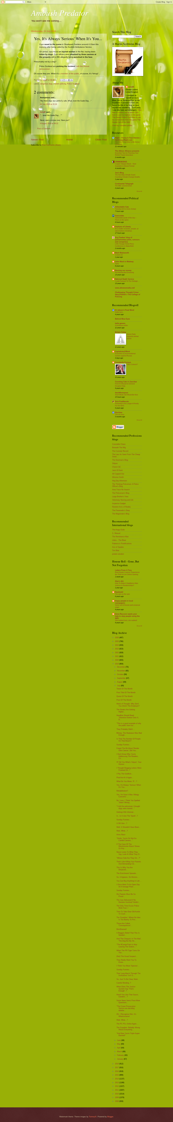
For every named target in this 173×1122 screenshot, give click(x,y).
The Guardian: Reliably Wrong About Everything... (128, 1029)
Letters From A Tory (123, 570)
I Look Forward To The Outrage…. (127, 281)
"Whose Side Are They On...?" (128, 858)
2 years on (119, 255)
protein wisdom (118, 554)
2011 (117, 1090)
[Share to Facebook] (69, 80)
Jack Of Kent (117, 470)
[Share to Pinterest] (71, 80)
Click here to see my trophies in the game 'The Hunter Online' (126, 114)
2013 (117, 1083)
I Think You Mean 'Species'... (128, 966)
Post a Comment (44, 129)
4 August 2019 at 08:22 (49, 123)
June (119, 1040)
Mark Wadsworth (122, 253)
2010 (117, 1094)
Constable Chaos (119, 444)
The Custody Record (120, 451)
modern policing (60, 84)
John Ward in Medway (124, 262)
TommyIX (93, 1117)
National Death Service (124, 279)
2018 (117, 1064)
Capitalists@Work (122, 351)
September (121, 678)
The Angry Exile (118, 530)
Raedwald (119, 592)
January (120, 1059)
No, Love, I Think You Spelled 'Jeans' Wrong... (128, 801)
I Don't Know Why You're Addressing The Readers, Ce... (127, 756)
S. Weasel (116, 533)
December (121, 667)
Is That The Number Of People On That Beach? (129, 740)
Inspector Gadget (119, 503)
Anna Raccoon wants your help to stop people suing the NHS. (127, 616)
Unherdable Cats (122, 207)
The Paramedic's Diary (121, 510)
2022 (117, 653)
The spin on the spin (122, 594)
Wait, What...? (122, 831)
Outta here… (119, 312)
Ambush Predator (59, 12)
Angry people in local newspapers (124, 602)
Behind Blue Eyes (122, 319)
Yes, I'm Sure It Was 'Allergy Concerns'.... (128, 796)
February (120, 1055)
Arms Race (121, 835)
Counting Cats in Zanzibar (126, 382)
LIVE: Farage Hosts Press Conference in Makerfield (124, 245)
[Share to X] (66, 80)
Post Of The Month (124, 700)
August (120, 682)
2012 (117, 1086)
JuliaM (43, 112)
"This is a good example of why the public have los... (129, 724)
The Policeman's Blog (120, 493)
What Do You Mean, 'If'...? (127, 781)
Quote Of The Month (125, 696)
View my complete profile (122, 125)
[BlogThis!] (64, 80)
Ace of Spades (118, 547)
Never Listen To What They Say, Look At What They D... (129, 853)
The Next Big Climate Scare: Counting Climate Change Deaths (127, 176)
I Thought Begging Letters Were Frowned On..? (129, 769)
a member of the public (69, 74)
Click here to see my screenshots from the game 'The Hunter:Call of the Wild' (126, 119)
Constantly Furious (123, 362)
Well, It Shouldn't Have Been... (129, 827)
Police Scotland (73, 84)
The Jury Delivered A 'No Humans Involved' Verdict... (128, 901)
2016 (117, 1071)
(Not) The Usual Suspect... (127, 956)
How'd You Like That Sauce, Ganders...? (128, 996)
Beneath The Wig (119, 447)
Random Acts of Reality (121, 507)
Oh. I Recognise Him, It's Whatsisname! (126, 1015)
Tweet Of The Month (124, 689)
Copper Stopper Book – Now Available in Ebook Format (125, 165)
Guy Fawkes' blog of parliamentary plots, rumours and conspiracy (127, 239)
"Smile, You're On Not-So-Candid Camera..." (127, 839)
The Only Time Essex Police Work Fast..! (128, 907)
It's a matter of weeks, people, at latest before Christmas (126, 230)
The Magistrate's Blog (120, 514)
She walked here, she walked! (126, 620)
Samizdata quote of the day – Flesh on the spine (125, 219)
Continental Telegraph (124, 184)
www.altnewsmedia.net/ (125, 288)
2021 (117, 656)
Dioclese (118, 412)
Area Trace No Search (121, 490)
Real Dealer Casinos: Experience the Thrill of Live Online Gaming (127, 573)
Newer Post (37, 139)
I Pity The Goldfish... (125, 774)
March (119, 1051)
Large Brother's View (120, 497)
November (121, 671)
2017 (117, 1067)
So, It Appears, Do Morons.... (128, 877)
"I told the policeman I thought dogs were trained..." (128, 807)
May (119, 1044)
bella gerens (120, 323)
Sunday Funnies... (124, 745)
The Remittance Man (120, 537)
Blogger (110, 1117)
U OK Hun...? (122, 823)
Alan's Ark (119, 581)
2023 (117, 649)
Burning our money (123, 270)
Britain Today (120, 332)
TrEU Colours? (132, 364)
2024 (117, 645)
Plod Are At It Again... (125, 778)
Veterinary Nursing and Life (122, 500)
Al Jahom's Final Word (124, 310)
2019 (117, 664)
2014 (117, 1079)
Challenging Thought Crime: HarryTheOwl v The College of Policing (127, 294)
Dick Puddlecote (122, 401)
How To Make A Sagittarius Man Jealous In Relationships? (126, 584)
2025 (117, 641)
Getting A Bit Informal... (126, 812)
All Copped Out (118, 474)
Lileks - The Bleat (119, 540)
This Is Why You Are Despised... (125, 868)
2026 (117, 637)
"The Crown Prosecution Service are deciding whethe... (126, 1008)
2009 (117, 1097)
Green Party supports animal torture (133, 336)
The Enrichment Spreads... (127, 873)
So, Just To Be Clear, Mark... (128, 979)
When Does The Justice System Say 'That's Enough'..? (126, 989)
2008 (117, 1101)
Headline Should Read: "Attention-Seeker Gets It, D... (128, 717)
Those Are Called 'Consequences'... (124, 924)
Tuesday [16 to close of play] (125, 209)
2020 (117, 660)
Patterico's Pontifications (122, 544)
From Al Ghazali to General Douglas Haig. (125, 385)
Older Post (101, 139)
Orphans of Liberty (123, 227)
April (119, 1048)
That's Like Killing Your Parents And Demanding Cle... (129, 863)
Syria (117, 264)
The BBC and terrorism (123, 186)
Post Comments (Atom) (51, 145)
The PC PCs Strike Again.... (128, 1024)
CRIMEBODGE (121, 162)
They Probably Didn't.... (126, 729)
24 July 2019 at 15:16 (48, 104)
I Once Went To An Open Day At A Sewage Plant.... (128, 886)
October (120, 674)
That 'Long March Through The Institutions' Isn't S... (128, 974)
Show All (139, 191)
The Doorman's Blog (120, 460)
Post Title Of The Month (126, 692)
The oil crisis (119, 414)
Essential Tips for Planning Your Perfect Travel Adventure (126, 154)
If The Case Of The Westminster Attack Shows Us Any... (128, 846)
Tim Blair (115, 550)
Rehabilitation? (122, 791)
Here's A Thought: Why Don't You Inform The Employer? (128, 705)
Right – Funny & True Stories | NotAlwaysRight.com (127, 139)
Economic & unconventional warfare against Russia (125, 355)
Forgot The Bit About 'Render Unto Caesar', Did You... (128, 749)
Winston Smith (118, 477)
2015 (117, 1075)
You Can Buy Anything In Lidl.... (129, 881)
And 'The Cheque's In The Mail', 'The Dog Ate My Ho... (129, 940)
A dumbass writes (121, 325)
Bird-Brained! (122, 929)
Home (69, 139)
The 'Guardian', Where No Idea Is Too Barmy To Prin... (128, 918)
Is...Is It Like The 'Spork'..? (127, 816)
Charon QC (116, 467)
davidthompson (121, 393)
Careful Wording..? (124, 983)
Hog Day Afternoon (119, 481)
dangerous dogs (46, 84)
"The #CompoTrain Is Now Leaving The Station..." (127, 946)
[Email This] (61, 80)
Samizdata (119, 216)
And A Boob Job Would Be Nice (126, 395)
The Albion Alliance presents (127, 151)
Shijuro (115, 463)
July (119, 686)
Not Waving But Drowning (124, 272)
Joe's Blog (119, 173)
